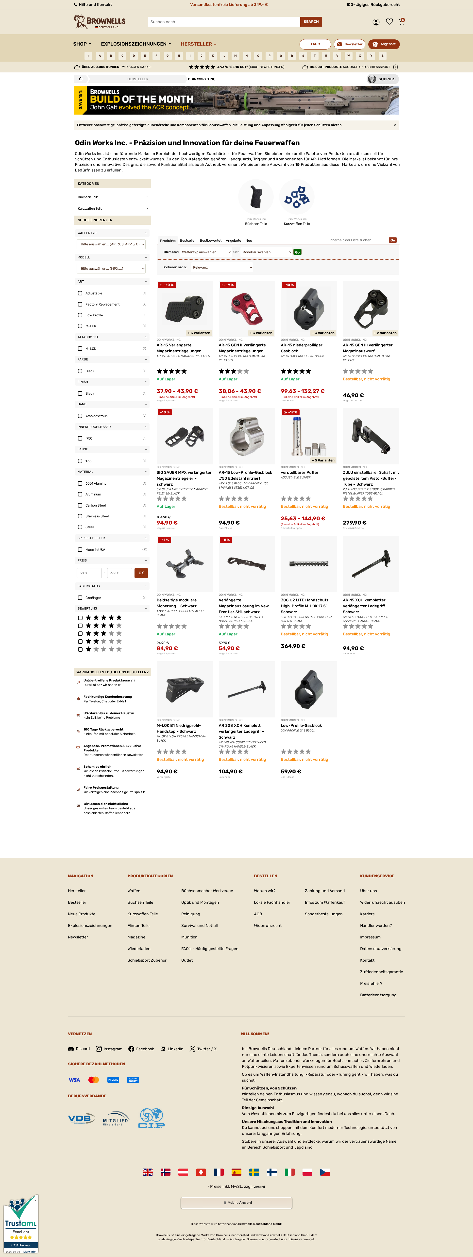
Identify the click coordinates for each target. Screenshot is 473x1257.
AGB (258, 914)
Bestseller (77, 902)
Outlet (187, 960)
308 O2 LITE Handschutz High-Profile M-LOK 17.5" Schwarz (305, 606)
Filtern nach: (171, 252)
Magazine (136, 937)
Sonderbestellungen (324, 914)
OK (141, 573)
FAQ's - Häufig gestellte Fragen (209, 948)
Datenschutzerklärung (381, 948)
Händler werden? (376, 925)
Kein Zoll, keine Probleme (102, 717)
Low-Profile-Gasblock (301, 725)
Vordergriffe (164, 777)
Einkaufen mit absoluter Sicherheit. (109, 734)
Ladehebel (349, 653)
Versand (259, 1187)
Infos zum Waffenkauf (325, 902)
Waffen (134, 890)
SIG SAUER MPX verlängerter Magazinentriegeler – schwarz (184, 478)
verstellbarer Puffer (300, 472)
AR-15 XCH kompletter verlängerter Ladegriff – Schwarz (365, 606)
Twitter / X (207, 1049)
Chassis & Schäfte (353, 528)
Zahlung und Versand (325, 890)
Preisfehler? (371, 983)
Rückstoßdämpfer (291, 528)
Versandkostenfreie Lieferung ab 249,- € (229, 4)
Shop (80, 44)
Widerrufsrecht (268, 925)
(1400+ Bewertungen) (250, 67)
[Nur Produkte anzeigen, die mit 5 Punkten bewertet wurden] (112, 617)
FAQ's (315, 44)
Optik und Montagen (200, 902)
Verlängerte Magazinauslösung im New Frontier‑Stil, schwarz (244, 606)
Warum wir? (265, 890)
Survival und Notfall (199, 925)
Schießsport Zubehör (147, 960)
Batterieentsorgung (378, 995)
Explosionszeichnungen (134, 44)
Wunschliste (391, 21)
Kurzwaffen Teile (143, 914)
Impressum (370, 937)
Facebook (145, 1049)
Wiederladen (139, 948)
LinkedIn (176, 1049)
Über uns (368, 890)
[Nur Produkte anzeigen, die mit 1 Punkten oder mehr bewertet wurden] (112, 649)
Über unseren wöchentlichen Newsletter (113, 755)
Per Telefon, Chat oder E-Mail (105, 701)
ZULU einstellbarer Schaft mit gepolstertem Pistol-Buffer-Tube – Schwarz (371, 478)
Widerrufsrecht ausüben (382, 902)
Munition (189, 937)
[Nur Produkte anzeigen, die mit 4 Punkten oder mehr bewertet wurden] (112, 625)
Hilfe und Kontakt (95, 4)
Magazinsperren (166, 400)
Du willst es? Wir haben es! (103, 685)
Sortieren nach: (175, 267)
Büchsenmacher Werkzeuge (207, 890)
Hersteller (196, 44)
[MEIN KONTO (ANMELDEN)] (377, 22)
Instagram (113, 1049)
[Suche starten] (311, 22)
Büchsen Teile (140, 902)
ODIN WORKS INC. (169, 339)
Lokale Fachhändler (272, 902)
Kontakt (367, 960)
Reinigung (190, 914)
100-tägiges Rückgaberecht (373, 4)
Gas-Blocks (287, 400)
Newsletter (78, 937)
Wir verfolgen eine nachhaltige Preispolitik (114, 792)
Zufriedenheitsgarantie (381, 971)
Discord (83, 1048)
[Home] (79, 79)
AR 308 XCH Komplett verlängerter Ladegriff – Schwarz (241, 731)
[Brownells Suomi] (272, 1172)
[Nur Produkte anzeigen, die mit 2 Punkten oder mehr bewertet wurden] (112, 641)
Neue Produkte (81, 914)
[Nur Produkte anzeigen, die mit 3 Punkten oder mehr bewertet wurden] (112, 633)
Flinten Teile (139, 925)
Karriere (367, 914)
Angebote (388, 44)
